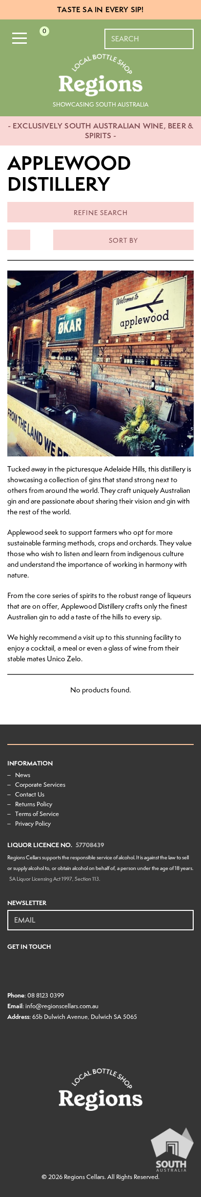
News (22, 775)
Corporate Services (40, 784)
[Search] (187, 34)
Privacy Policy (33, 823)
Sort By (123, 240)
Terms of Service (37, 814)
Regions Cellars (84, 1177)
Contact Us (29, 794)
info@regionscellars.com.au (62, 1006)
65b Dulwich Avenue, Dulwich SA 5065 (84, 1017)
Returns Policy (33, 804)
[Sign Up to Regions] (187, 915)
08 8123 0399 (45, 995)
